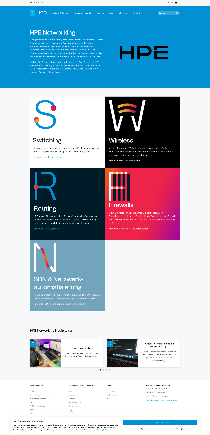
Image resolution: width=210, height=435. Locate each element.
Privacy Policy (102, 430)
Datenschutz (112, 395)
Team (71, 391)
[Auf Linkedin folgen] (71, 411)
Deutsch (170, 3)
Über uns (123, 13)
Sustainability (74, 406)
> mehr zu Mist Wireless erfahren (125, 160)
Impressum (111, 391)
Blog (111, 13)
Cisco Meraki (35, 395)
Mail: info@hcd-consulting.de (157, 396)
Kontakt (136, 13)
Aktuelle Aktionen (75, 402)
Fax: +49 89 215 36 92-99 (155, 392)
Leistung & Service (59, 13)
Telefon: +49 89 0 (156, 388)
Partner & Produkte (82, 13)
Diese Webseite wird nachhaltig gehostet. (162, 400)
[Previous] (26, 355)
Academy (101, 13)
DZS (31, 402)
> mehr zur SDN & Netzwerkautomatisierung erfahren (60, 304)
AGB (109, 398)
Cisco (32, 391)
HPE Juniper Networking (39, 398)
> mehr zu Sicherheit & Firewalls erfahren (129, 228)
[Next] (183, 355)
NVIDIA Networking (37, 406)
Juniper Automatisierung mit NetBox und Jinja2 (159, 345)
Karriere (72, 395)
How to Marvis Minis (82, 348)
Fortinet (33, 410)
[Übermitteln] (177, 13)
